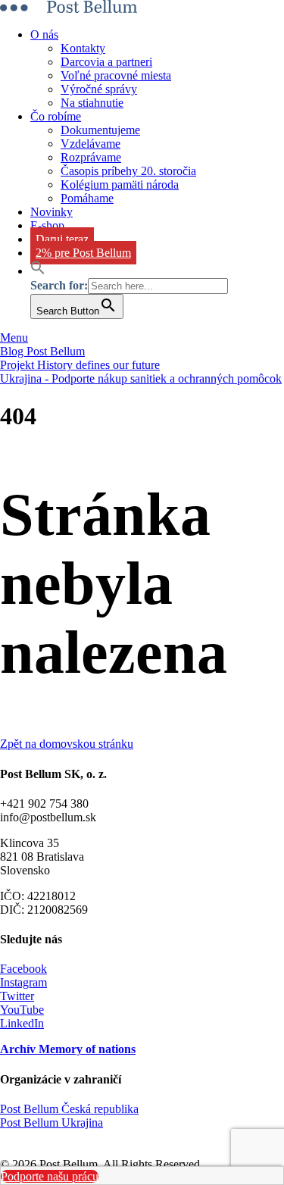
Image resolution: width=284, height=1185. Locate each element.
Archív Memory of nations (68, 1049)
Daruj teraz (62, 239)
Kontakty (83, 48)
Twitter (17, 996)
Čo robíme (55, 116)
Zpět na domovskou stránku (66, 743)
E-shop (47, 225)
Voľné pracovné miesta (116, 75)
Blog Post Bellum (42, 351)
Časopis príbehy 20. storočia (128, 170)
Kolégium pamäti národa (120, 184)
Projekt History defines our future (80, 364)
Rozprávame (91, 157)
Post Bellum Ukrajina (51, 1122)
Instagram (23, 982)
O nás (44, 34)
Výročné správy (99, 89)
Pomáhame (87, 198)
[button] (37, 270)
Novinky (51, 211)
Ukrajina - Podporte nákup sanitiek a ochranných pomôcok (141, 378)
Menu (14, 337)
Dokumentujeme (100, 130)
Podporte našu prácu (49, 1176)
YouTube (22, 1009)
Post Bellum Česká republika (69, 1108)
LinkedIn (22, 1023)
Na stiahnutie (92, 102)
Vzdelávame (90, 143)
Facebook (23, 968)
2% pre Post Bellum (83, 252)
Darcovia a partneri (106, 61)
